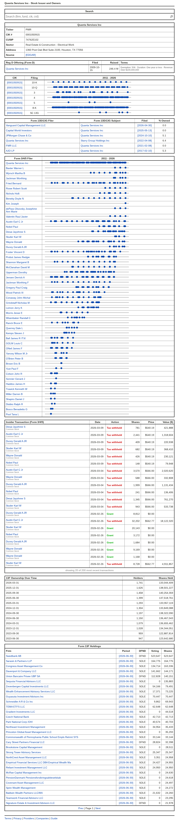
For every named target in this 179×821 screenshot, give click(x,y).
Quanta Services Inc (17, 68)
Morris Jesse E (14, 313)
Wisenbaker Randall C (18, 318)
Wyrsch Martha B (15, 173)
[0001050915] (14, 82)
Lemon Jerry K (14, 307)
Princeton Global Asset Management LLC (29, 732)
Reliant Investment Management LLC (26, 767)
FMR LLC (11, 145)
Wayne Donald (14, 242)
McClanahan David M (18, 267)
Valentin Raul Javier (17, 216)
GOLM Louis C (14, 343)
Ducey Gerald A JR (16, 247)
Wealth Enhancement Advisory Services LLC (30, 691)
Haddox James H (15, 384)
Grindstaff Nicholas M (18, 302)
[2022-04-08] (144, 140)
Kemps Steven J (15, 333)
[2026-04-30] (144, 125)
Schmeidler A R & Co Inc (19, 701)
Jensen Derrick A (15, 277)
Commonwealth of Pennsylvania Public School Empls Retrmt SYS (42, 737)
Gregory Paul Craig (16, 287)
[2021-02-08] (144, 145)
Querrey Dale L (14, 328)
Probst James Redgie (18, 257)
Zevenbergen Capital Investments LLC (27, 686)
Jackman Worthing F (17, 282)
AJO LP (10, 150)
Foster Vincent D (15, 252)
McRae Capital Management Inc (24, 772)
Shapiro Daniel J (15, 399)
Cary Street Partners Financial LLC (25, 742)
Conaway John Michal (18, 297)
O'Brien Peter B (14, 358)
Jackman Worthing (16, 178)
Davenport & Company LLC (21, 671)
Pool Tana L (12, 414)
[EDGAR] (31, 54)
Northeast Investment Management (25, 727)
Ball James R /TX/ (16, 338)
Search (89, 11)
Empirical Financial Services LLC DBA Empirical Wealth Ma (38, 762)
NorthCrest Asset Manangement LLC (26, 757)
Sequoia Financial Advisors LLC (23, 681)
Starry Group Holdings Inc (95, 140)
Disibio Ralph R (14, 404)
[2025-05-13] (144, 130)
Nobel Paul (12, 226)
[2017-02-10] (144, 150)
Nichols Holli (12, 193)
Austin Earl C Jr (14, 221)
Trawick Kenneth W (16, 389)
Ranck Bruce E (14, 323)
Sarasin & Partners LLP (19, 661)
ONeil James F (14, 348)
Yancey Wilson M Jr (17, 353)
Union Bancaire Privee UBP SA (23, 676)
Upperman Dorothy (16, 272)
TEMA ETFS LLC (15, 706)
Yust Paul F (12, 368)
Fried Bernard (13, 183)
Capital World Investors (19, 130)
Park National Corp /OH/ (19, 721)
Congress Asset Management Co (24, 666)
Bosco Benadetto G (16, 409)
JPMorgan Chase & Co (18, 135)
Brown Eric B (13, 363)
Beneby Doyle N (15, 198)
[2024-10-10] (144, 135)
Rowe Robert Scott (16, 188)
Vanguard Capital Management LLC (26, 125)
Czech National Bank (17, 716)
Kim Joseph (12, 203)
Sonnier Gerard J (15, 378)
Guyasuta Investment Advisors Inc (25, 696)
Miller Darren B (14, 394)
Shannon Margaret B (17, 262)
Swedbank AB (13, 656)
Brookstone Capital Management (24, 747)
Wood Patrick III (14, 292)
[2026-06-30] (126, 656)
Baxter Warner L (15, 168)
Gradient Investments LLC (20, 711)
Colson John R (14, 373)
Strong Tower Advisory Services (23, 752)
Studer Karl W (13, 236)
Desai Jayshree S (15, 231)
